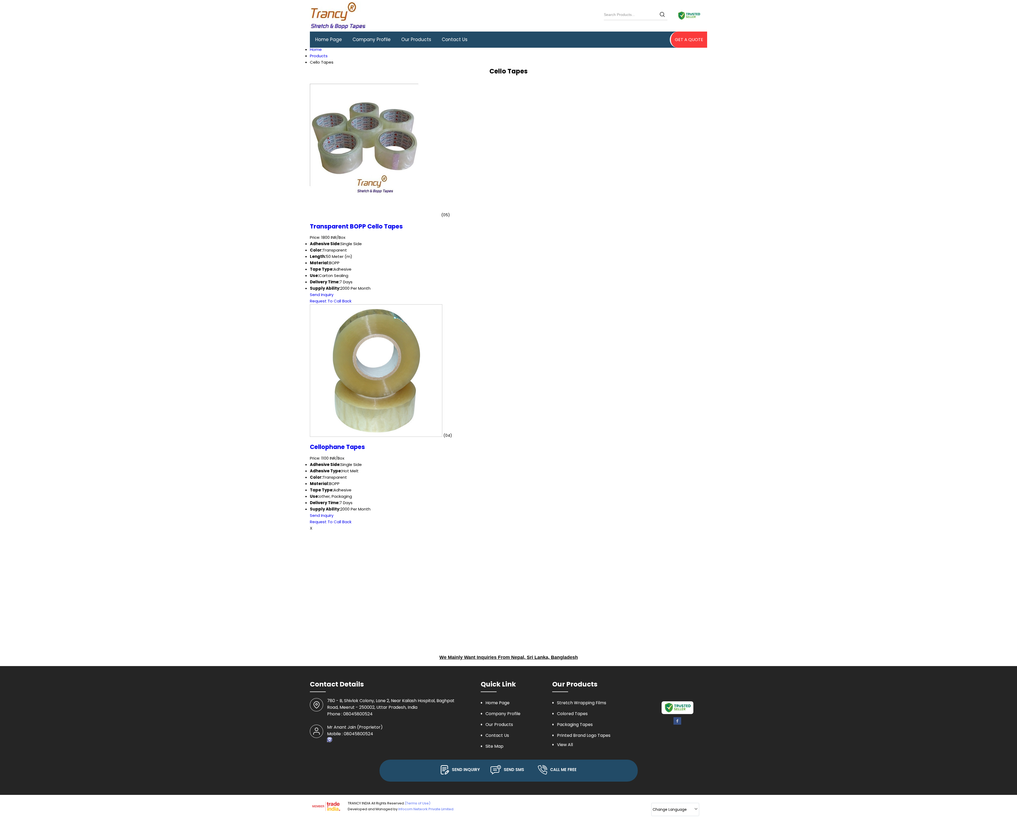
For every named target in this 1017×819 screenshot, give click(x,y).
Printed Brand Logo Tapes (583, 735)
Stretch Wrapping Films (581, 703)
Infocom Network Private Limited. (426, 809)
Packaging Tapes (575, 724)
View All (565, 745)
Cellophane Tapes (337, 447)
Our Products (416, 39)
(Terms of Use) (417, 803)
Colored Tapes (572, 714)
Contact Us (454, 39)
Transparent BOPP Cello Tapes (356, 226)
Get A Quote (689, 40)
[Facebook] (677, 724)
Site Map (494, 746)
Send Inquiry (321, 294)
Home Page (328, 39)
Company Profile (372, 39)
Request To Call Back (330, 301)
